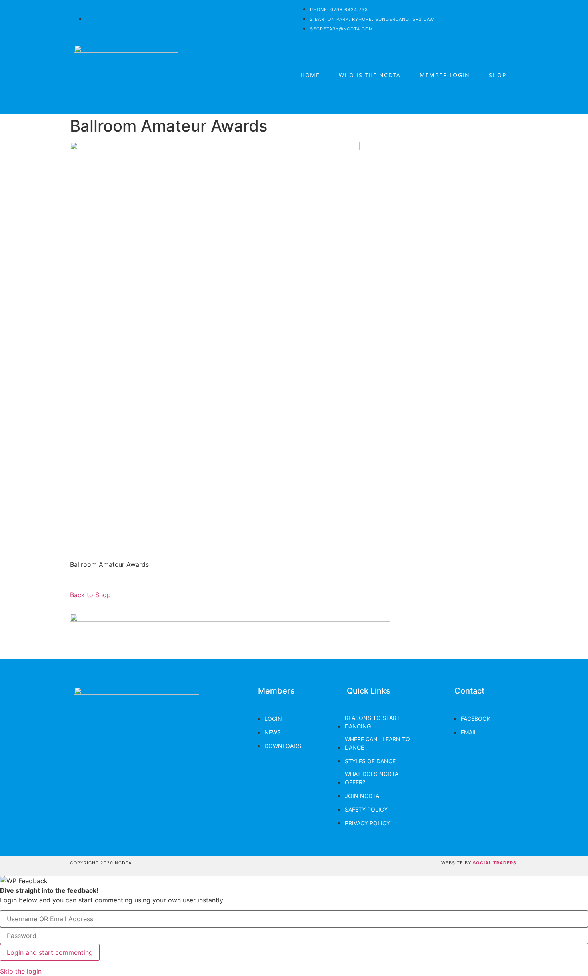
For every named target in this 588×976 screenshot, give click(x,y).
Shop (497, 75)
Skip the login (21, 971)
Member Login (445, 75)
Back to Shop (90, 595)
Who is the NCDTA (369, 75)
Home (310, 75)
